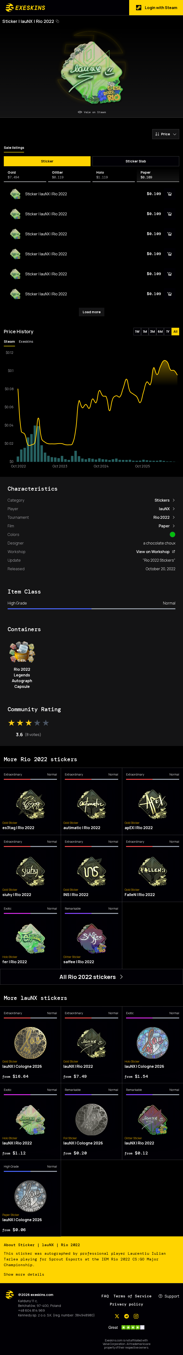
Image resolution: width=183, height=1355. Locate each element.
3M (152, 331)
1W (137, 331)
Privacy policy (126, 1304)
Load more (92, 312)
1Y (167, 331)
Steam (9, 341)
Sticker (47, 161)
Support (172, 1296)
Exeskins (26, 341)
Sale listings (14, 147)
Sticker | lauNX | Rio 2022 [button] (28, 21)
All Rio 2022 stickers (87, 977)
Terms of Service (132, 1296)
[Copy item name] (57, 21)
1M (145, 331)
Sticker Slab (136, 161)
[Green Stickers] (172, 534)
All (175, 331)
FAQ (105, 1296)
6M (160, 331)
